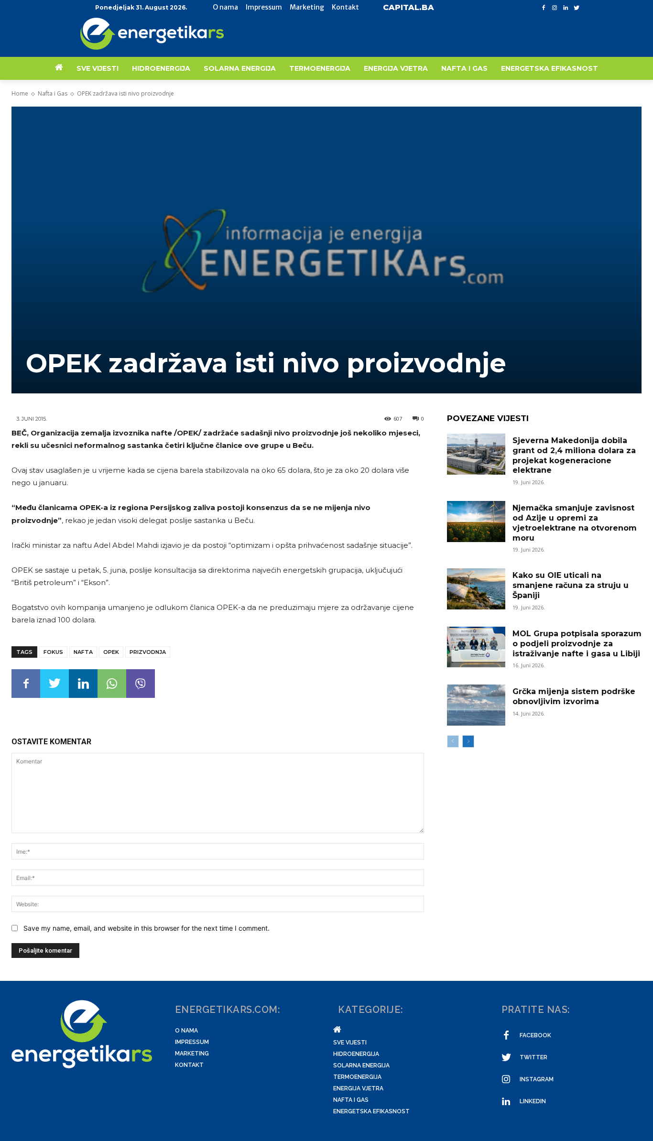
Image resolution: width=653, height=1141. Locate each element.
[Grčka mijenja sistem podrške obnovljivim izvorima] (476, 705)
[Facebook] (543, 7)
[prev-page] (453, 741)
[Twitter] (576, 7)
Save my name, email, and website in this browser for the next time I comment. (146, 928)
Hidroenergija (356, 1054)
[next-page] (468, 741)
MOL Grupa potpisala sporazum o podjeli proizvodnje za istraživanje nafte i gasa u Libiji (577, 643)
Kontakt (189, 1065)
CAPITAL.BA (408, 7)
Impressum (192, 1042)
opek (111, 652)
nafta (83, 652)
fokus (53, 652)
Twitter (533, 1057)
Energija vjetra (358, 1088)
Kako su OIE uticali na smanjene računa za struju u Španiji (570, 585)
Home (19, 93)
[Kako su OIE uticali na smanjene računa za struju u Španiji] (476, 588)
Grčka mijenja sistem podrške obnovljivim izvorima (573, 696)
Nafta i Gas (52, 93)
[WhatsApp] (112, 683)
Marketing (192, 1053)
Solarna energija (361, 1065)
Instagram (537, 1079)
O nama (186, 1030)
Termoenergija (357, 1077)
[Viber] (140, 683)
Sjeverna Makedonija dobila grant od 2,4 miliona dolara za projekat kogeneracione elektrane (574, 455)
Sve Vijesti (350, 1042)
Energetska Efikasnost (371, 1111)
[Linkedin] (565, 7)
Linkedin (533, 1101)
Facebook (535, 1035)
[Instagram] (554, 7)
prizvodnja (148, 652)
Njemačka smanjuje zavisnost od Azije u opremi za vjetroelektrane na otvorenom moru (574, 522)
